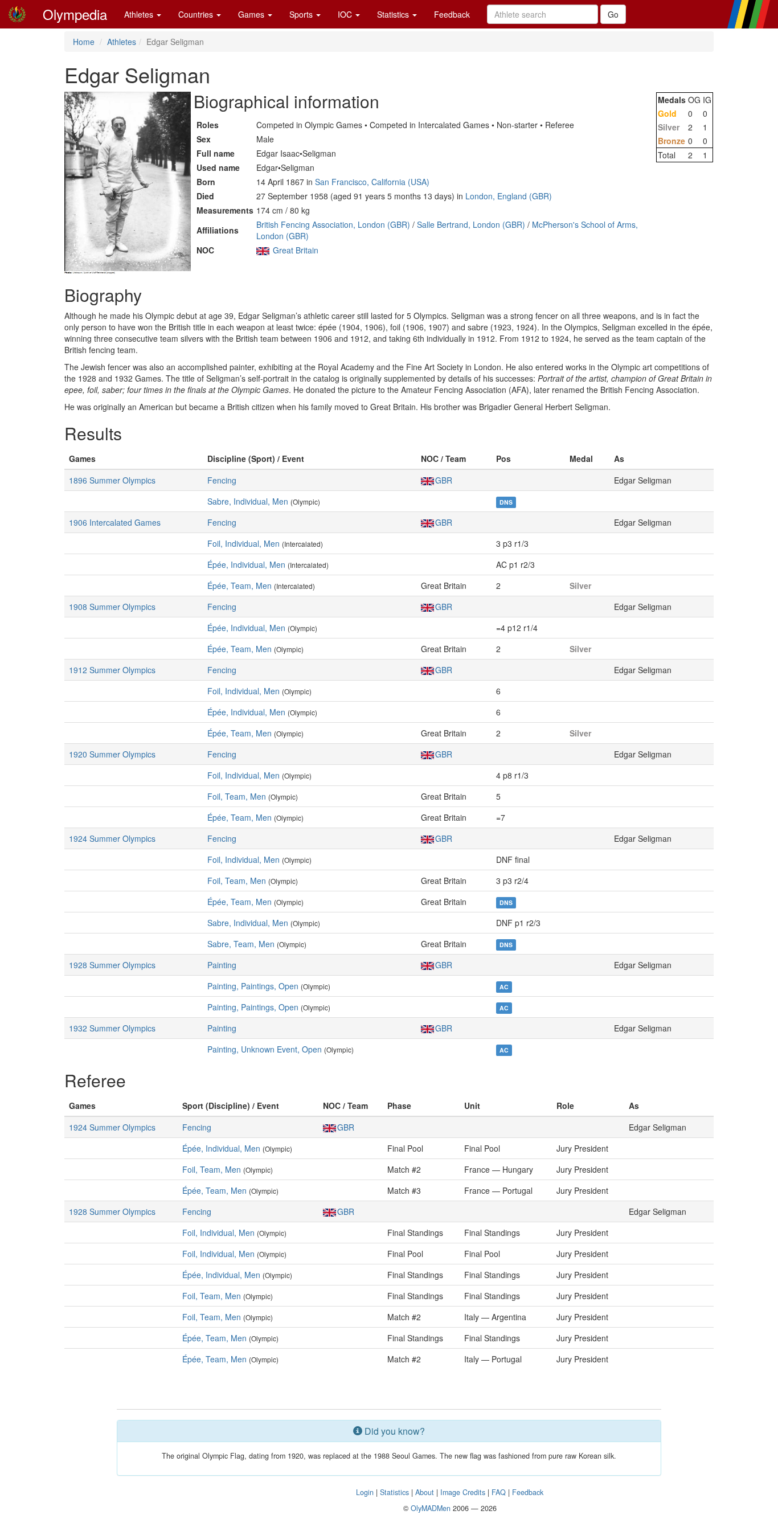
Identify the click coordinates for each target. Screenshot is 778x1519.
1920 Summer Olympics (112, 754)
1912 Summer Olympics (112, 669)
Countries (196, 14)
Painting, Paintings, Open (252, 986)
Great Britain (295, 250)
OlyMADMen (431, 1508)
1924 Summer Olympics (112, 838)
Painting (221, 965)
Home (84, 41)
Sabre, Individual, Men (247, 501)
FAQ (499, 1492)
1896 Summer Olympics (112, 480)
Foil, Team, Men (236, 796)
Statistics (394, 14)
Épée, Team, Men (239, 585)
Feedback (452, 14)
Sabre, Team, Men (241, 943)
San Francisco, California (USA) (372, 181)
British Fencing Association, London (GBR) (333, 224)
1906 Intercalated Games (115, 522)
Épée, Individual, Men (246, 564)
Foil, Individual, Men (243, 543)
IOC (346, 14)
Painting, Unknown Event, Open (264, 1049)
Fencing (221, 480)
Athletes (139, 14)
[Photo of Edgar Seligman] (127, 183)
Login (365, 1492)
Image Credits (462, 1492)
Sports (302, 14)
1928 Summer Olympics (112, 965)
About (424, 1492)
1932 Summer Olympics (112, 1028)
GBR (443, 480)
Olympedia (75, 14)
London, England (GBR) (508, 196)
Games (252, 14)
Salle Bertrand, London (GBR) (471, 224)
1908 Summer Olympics (112, 606)
